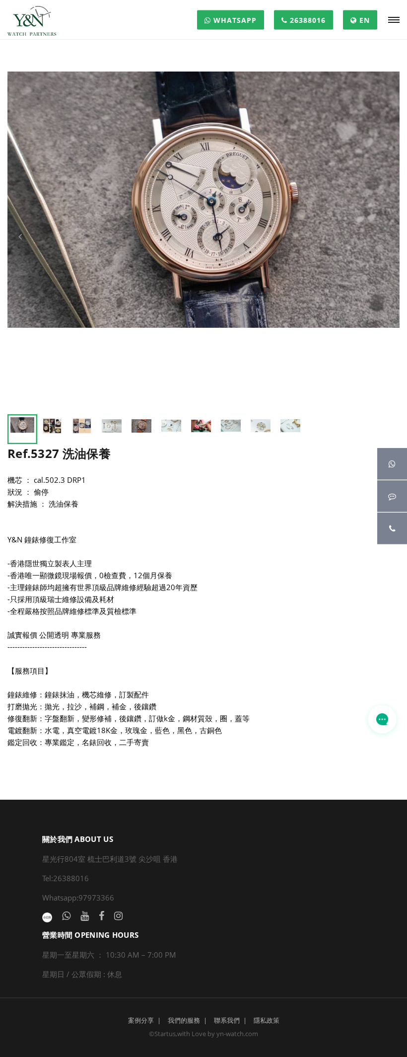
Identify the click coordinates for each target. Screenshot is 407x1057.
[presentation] (19, 236)
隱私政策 (266, 1020)
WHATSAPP (234, 20)
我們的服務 (184, 1020)
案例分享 (141, 1020)
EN (363, 20)
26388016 (306, 20)
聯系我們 (227, 1020)
